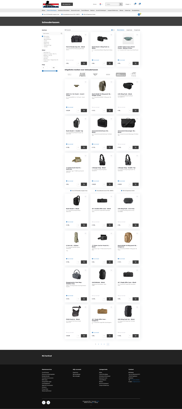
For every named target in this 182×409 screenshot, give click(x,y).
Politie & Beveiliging (51, 10)
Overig (46, 61)
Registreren (75, 372)
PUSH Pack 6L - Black (73, 319)
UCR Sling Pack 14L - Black (126, 319)
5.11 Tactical (46, 37)
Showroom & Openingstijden (48, 374)
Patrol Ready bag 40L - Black (75, 47)
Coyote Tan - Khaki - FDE (50, 53)
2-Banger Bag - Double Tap (126, 167)
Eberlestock (46, 42)
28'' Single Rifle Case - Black (127, 282)
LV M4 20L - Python (72, 245)
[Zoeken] (121, 4)
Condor (45, 40)
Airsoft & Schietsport (101, 10)
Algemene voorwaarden (47, 385)
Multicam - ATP (48, 55)
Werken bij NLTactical (46, 390)
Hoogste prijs (137, 30)
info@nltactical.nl (136, 381)
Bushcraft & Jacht (75, 10)
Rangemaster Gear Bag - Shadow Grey (74, 283)
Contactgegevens (46, 383)
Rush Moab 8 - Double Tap (74, 131)
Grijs (46, 58)
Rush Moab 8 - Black (72, 208)
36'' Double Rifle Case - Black (101, 208)
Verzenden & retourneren (47, 378)
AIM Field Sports (47, 39)
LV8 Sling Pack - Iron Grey (126, 208)
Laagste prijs (129, 30)
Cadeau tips (127, 10)
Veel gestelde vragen (46, 381)
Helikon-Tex (46, 43)
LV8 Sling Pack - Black (125, 94)
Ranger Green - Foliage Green (51, 59)
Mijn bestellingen (76, 374)
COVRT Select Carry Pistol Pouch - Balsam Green (126, 47)
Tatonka (45, 46)
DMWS (97, 401)
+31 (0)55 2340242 (135, 379)
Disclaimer (44, 387)
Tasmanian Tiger (47, 45)
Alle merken (46, 36)
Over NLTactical (45, 372)
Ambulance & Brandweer (64, 10)
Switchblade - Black (98, 282)
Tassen (54, 19)
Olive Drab (47, 52)
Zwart (46, 56)
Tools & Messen (85, 10)
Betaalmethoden (46, 376)
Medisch (92, 10)
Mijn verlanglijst (76, 376)
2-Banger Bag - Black (99, 167)
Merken (121, 10)
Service (94, 4)
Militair (43, 10)
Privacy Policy (45, 389)
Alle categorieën (66, 4)
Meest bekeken (120, 30)
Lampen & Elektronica (113, 10)
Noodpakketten (135, 10)
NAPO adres (44, 379)
